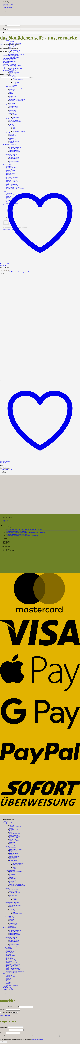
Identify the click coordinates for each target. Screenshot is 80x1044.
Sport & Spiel (12, 845)
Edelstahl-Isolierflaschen (15, 148)
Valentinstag (9, 975)
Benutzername (4, 1027)
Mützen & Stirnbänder (14, 120)
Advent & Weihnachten (15, 43)
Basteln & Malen (10, 953)
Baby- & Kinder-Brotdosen (13, 969)
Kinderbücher (9, 954)
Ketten (14, 127)
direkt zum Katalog (8, 4)
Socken (11, 123)
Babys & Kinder (7, 66)
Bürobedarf (12, 134)
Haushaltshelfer (13, 111)
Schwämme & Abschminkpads (17, 99)
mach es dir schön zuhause (9, 58)
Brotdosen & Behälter (11, 154)
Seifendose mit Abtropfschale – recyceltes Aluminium (18, 272)
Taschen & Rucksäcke (11, 972)
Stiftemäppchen (13, 139)
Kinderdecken (9, 961)
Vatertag (8, 979)
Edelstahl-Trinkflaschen (15, 147)
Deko (10, 832)
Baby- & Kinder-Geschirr (12, 967)
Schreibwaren (9, 132)
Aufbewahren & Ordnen (15, 65)
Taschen (11, 124)
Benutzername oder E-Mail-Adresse (9, 1006)
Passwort (2, 1009)
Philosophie (6, 6)
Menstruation (12, 95)
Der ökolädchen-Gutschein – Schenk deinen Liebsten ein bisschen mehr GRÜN (25, 532)
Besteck (11, 854)
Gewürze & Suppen (17, 81)
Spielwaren (9, 957)
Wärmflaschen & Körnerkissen (17, 102)
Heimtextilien (12, 839)
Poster (10, 843)
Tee (13, 861)
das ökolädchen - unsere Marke (11, 55)
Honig (14, 83)
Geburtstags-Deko (10, 951)
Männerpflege (12, 96)
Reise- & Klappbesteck (15, 945)
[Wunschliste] (0, 380)
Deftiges (14, 85)
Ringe (13, 128)
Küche (8, 846)
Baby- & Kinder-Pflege (12, 183)
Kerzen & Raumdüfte (14, 53)
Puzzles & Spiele (10, 955)
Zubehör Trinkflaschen (15, 153)
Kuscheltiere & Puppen (12, 960)
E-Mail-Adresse (4, 1030)
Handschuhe (12, 110)
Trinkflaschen (9, 146)
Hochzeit (11, 47)
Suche (4, 25)
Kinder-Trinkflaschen (14, 151)
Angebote (11, 41)
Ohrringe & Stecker (17, 130)
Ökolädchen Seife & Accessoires (11, 60)
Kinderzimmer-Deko (11, 950)
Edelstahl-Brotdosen (14, 155)
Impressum (5, 519)
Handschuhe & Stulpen (15, 121)
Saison (4, 68)
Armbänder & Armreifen (18, 131)
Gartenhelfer (15, 117)
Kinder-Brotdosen (13, 943)
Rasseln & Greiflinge (11, 962)
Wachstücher (12, 64)
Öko (4, 67)
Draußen (11, 113)
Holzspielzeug (9, 958)
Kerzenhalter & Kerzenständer (16, 54)
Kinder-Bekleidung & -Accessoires (15, 971)
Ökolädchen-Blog (7, 7)
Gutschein (5, 986)
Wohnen (8, 824)
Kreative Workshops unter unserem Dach (16, 531)
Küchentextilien (13, 74)
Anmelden (15, 1012)
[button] (1, 46)
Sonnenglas (12, 842)
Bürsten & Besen (13, 107)
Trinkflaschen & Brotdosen (9, 144)
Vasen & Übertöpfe (14, 840)
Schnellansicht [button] (3, 265)
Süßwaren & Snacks (17, 79)
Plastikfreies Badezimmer (9, 61)
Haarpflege (12, 89)
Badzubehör (12, 103)
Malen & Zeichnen (14, 141)
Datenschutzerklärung (37, 1039)
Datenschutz (5, 520)
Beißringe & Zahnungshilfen (13, 964)
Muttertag (8, 978)
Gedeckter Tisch (13, 67)
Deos (10, 92)
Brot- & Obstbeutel (14, 944)
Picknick (14, 116)
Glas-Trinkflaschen (14, 150)
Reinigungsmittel (13, 106)
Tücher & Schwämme (14, 109)
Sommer (8, 981)
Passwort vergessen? (5, 1015)
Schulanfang (9, 948)
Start (1, 44)
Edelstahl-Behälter (13, 941)
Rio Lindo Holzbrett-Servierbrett (11, 63)
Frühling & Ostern (13, 46)
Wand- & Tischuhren (14, 50)
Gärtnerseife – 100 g (7, 469)
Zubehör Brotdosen (14, 157)
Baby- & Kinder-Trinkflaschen (13, 968)
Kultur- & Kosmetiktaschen (16, 100)
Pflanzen (14, 114)
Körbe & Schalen (13, 835)
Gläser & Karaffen (14, 853)
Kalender (11, 138)
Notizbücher (12, 135)
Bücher (11, 137)
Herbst (11, 828)
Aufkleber (11, 142)
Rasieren (11, 97)
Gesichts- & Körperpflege (15, 88)
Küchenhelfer (12, 75)
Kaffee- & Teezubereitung (15, 68)
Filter (31, 77)
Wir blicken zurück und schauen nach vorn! (16, 534)
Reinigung (8, 104)
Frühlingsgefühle (7, 54)
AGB (3, 521)
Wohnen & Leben (7, 71)
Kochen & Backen (14, 72)
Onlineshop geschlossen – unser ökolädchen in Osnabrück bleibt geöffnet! (24, 529)
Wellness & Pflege (10, 86)
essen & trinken (13, 860)
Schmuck (11, 125)
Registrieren (3, 1042)
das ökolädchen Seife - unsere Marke (12, 57)
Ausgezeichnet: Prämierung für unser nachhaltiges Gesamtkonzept (22, 535)
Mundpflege (12, 90)
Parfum (11, 93)
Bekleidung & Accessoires (12, 118)
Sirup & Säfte (15, 82)
